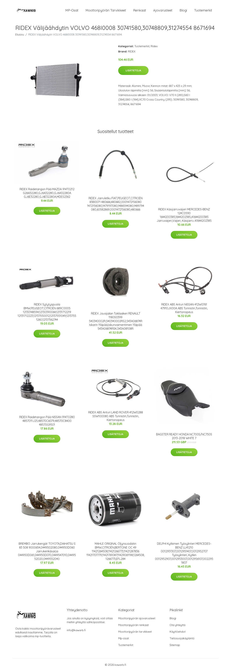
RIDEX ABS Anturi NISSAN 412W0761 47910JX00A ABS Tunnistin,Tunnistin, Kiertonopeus (184, 308)
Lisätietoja (133, 70)
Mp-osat (123, 638)
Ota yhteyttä (177, 625)
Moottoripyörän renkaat (133, 625)
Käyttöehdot (178, 631)
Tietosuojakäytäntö (182, 638)
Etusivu (19, 34)
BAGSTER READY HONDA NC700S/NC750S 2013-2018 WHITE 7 (184, 436)
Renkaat (139, 10)
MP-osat (71, 10)
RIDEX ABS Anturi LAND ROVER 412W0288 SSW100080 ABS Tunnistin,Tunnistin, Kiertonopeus (115, 416)
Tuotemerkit (203, 10)
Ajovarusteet (162, 10)
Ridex (154, 46)
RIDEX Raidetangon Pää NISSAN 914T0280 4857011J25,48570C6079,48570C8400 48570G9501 (47, 420)
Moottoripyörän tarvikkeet (106, 10)
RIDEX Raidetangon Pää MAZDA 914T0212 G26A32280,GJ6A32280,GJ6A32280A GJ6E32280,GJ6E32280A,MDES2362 (47, 193)
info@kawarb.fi (76, 630)
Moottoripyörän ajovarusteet (136, 618)
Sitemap (175, 645)
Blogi (183, 10)
